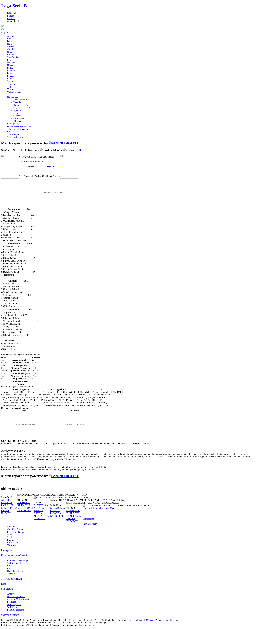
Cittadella (11, 49)
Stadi (15, 113)
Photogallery (13, 123)
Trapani (10, 86)
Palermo (11, 70)
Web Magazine (14, 604)
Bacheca (11, 565)
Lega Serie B (14, 5)
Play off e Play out (21, 107)
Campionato (13, 97)
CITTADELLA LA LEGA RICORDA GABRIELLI (57, 512)
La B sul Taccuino (15, 610)
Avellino (11, 36)
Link (9, 568)
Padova (10, 68)
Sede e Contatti (14, 563)
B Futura (11, 18)
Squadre (17, 110)
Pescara (10, 73)
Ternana (11, 84)
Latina (10, 60)
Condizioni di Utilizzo (143, 620)
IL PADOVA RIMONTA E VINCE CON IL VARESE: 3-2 (25, 506)
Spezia (10, 81)
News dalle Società (16, 596)
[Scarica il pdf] (72, 149)
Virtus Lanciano (14, 92)
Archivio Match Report (18, 599)
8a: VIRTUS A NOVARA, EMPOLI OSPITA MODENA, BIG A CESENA (42, 512)
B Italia (10, 16)
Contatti (168, 620)
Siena (9, 78)
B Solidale (12, 13)
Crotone (11, 52)
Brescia (10, 41)
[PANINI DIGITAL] (64, 143)
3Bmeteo (17, 121)
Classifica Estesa (21, 105)
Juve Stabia (12, 57)
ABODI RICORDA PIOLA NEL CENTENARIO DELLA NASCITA (9, 506)
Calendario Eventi (15, 571)
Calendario (18, 102)
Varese (10, 89)
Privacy (159, 620)
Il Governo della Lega (17, 560)
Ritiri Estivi (18, 118)
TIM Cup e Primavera (17, 129)
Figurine (17, 115)
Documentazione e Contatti (20, 126)
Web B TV (12, 607)
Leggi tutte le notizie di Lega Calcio (99, 508)
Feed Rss (11, 602)
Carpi (9, 44)
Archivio (11, 594)
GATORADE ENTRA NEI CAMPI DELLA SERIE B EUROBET (74, 515)
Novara (10, 65)
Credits (177, 620)
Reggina (11, 76)
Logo (9, 131)
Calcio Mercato (20, 99)
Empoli (10, 54)
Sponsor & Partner (15, 137)
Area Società (13, 573)
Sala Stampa (13, 134)
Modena (11, 62)
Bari (9, 38)
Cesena (10, 46)
